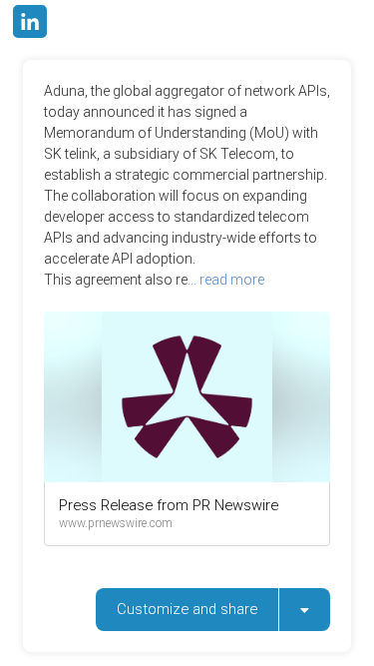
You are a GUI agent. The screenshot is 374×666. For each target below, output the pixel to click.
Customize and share (187, 609)
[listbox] (304, 609)
